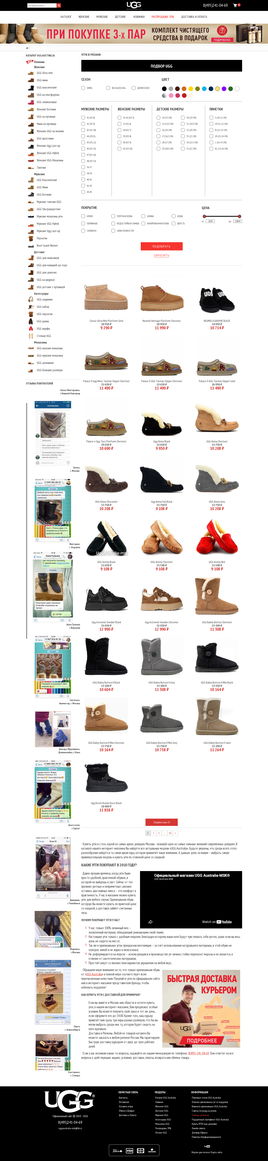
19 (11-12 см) (221, 123)
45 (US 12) (91, 142)
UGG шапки (43, 321)
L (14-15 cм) (220, 142)
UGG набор (43, 307)
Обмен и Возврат (126, 1110)
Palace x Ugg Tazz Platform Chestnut (106, 441)
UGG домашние (45, 363)
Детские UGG (161, 1110)
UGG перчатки (45, 314)
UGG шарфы (43, 329)
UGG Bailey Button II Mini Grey (161, 742)
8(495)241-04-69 (70, 1122)
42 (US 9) (91, 123)
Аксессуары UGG (163, 1119)
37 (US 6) (127, 123)
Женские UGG (161, 1106)
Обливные (92, 223)
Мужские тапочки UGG (49, 202)
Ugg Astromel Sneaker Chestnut (161, 622)
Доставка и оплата (194, 17)
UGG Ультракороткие (49, 209)
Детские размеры (170, 109)
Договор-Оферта (199, 1132)
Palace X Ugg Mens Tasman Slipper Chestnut (106, 381)
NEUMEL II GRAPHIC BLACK (217, 321)
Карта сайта (216, 1152)
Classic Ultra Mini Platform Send (106, 321)
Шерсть (181, 223)
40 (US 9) (127, 142)
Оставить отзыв (125, 1106)
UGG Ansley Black (106, 562)
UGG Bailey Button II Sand (217, 742)
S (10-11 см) (220, 117)
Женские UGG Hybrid (48, 153)
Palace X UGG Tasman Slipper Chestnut (161, 381)
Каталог (66, 17)
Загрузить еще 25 (162, 822)
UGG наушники (45, 299)
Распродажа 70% (163, 17)
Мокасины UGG (162, 1123)
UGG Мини (42, 187)
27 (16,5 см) (167, 136)
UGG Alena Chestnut (217, 441)
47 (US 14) (91, 154)
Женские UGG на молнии (50, 131)
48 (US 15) (91, 161)
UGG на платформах (48, 95)
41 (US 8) (91, 117)
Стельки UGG (44, 336)
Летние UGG (161, 1132)
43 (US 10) (91, 130)
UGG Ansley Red (217, 562)
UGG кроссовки (45, 138)
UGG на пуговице (46, 117)
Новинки (139, 17)
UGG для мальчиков (48, 258)
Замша (150, 216)
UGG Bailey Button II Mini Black (217, 682)
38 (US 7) (127, 130)
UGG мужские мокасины (50, 355)
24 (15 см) (167, 117)
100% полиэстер (125, 230)
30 (170, 833)
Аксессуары (41, 294)
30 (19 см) (191, 117)
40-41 (89, 179)
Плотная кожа (124, 216)
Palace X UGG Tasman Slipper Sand (217, 381)
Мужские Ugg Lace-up (48, 231)
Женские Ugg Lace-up (48, 146)
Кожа (180, 216)
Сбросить (161, 255)
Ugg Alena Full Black (161, 501)
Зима (89, 88)
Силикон (91, 230)
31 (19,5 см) (192, 123)
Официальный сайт (63, 1116)
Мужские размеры (95, 109)
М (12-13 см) (221, 130)
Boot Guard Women (47, 245)
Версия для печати (200, 1152)
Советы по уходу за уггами (203, 1110)
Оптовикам (123, 1102)
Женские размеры (131, 109)
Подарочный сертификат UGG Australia (210, 1119)
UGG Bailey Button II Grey (162, 682)
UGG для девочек (47, 272)
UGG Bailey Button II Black (106, 682)
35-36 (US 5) (128, 117)
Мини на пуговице (46, 124)
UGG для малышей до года (52, 265)
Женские (84, 17)
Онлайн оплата (198, 1128)
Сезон (85, 79)
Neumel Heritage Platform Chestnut (162, 321)
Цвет (165, 79)
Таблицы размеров (200, 1115)
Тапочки (41, 168)
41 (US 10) (127, 148)
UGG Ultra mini (45, 73)
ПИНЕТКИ (216, 109)
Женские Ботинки (46, 109)
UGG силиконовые (47, 102)
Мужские (102, 17)
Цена (205, 208)
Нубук (90, 216)
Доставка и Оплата (127, 1115)
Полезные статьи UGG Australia (206, 1097)
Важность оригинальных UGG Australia (209, 1106)
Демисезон (143, 88)
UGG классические (47, 87)
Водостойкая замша (128, 223)
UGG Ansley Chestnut (162, 562)
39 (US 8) (127, 136)
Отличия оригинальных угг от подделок (209, 1102)
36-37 (89, 167)
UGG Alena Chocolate (106, 501)
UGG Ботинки (44, 194)
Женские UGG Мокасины (50, 160)
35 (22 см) (191, 148)
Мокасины (40, 342)
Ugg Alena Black (161, 441)
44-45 (89, 192)
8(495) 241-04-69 (198, 1053)
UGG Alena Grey (217, 501)
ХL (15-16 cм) (221, 148)
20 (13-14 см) (221, 136)
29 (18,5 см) (167, 148)
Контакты (123, 1097)
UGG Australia (94, 974)
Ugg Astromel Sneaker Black (106, 622)
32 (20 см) (191, 130)
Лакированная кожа (158, 223)
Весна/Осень (118, 88)
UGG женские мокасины (50, 348)
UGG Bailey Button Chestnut (217, 622)
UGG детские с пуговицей (51, 287)
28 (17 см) (167, 142)
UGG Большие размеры (50, 370)
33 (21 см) (191, 136)
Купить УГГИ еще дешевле (204, 1123)
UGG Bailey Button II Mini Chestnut (106, 742)
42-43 (89, 185)
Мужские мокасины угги (50, 216)
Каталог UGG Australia (165, 1097)
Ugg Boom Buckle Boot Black (106, 803)
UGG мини (42, 80)
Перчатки (42, 238)
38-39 (89, 173)
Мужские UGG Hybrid (48, 224)
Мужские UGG (161, 1115)
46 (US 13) (91, 148)
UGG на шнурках (46, 280)
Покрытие (89, 207)
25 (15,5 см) (167, 123)
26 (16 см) (167, 130)
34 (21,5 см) (192, 142)
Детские (120, 17)
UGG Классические (47, 180)
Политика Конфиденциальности (206, 1137)
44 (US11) (91, 136)
